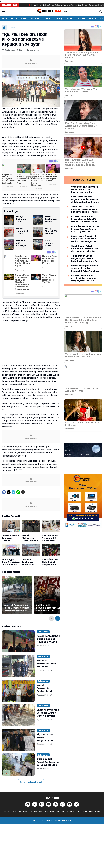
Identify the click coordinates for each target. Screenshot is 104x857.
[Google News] (55, 804)
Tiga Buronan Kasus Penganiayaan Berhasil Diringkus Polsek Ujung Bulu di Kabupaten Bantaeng (48, 737)
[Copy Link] (23, 492)
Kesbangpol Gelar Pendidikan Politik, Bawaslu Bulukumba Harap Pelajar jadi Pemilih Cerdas (11, 562)
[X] (9, 492)
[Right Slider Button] (101, 18)
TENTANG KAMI (67, 812)
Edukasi (70, 18)
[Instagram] (41, 804)
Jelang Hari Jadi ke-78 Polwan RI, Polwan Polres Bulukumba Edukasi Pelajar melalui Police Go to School (85, 209)
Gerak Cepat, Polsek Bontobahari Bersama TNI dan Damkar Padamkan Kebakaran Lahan (48, 761)
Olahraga (58, 18)
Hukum (24, 18)
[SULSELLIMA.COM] (52, 11)
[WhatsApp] (18, 492)
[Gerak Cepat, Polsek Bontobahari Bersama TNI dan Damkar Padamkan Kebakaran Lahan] (18, 764)
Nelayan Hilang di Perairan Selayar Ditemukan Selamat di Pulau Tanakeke (85, 268)
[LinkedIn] (69, 804)
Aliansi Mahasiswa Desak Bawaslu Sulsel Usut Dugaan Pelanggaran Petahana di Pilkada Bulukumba (30, 538)
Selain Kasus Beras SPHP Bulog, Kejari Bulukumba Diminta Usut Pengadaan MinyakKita (84, 239)
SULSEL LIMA (45, 820)
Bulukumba (43, 632)
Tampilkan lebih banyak (31, 782)
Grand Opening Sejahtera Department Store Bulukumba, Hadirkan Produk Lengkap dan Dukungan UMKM (84, 189)
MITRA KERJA (94, 812)
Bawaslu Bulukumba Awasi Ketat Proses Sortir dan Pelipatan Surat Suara (31, 562)
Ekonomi (35, 18)
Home (4, 18)
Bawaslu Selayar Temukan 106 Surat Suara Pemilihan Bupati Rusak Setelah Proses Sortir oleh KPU (50, 538)
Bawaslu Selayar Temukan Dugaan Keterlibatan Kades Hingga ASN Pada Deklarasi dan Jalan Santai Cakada (10, 538)
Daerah (92, 18)
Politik (14, 18)
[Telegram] (13, 492)
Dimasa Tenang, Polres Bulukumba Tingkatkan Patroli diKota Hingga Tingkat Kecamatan (51, 243)
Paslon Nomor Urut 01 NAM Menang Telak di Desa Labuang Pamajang (22, 231)
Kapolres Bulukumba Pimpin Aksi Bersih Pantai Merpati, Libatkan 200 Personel (84, 278)
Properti (81, 18)
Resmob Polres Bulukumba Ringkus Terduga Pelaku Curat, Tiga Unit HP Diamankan (85, 229)
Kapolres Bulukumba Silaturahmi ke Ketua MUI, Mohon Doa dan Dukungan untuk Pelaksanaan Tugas (48, 688)
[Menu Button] (3, 11)
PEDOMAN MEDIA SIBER (22, 812)
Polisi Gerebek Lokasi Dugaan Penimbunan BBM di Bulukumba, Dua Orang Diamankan (84, 199)
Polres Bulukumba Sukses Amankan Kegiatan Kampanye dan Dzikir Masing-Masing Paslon (51, 219)
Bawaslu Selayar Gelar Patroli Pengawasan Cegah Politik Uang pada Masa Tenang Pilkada (51, 562)
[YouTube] (48, 804)
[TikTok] (62, 804)
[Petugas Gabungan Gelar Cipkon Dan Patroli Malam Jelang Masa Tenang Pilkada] (9, 220)
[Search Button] (100, 11)
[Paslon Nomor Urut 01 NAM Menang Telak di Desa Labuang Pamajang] (9, 232)
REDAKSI (7, 812)
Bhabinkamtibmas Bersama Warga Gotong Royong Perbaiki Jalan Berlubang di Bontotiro (48, 712)
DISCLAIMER (54, 812)
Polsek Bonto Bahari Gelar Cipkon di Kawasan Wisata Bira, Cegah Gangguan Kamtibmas (54, 5)
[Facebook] (4, 492)
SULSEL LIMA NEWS (63, 820)
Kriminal (46, 18)
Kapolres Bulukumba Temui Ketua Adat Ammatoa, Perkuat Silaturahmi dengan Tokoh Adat (48, 663)
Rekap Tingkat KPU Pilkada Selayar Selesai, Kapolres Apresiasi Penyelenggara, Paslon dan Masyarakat (51, 231)
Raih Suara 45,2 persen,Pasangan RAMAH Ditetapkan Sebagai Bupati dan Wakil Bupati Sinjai (22, 243)
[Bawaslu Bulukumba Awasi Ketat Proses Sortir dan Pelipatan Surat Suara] (31, 550)
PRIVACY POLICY (41, 812)
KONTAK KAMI (81, 812)
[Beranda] (4, 27)
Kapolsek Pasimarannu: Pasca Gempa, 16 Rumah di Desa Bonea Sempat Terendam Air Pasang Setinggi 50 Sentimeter (16, 608)
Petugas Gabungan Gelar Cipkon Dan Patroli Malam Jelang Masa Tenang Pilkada (22, 219)
